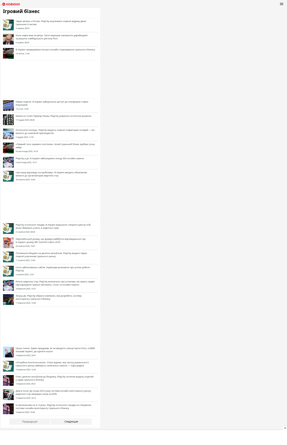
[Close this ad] (285, 428)
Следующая (71, 421)
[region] (50, 79)
